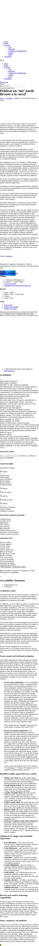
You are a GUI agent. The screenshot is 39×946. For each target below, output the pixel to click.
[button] (19, 60)
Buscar (2, 86)
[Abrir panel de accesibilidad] (0, 945)
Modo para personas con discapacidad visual (15, 394)
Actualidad (7, 56)
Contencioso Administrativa (17, 51)
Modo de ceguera (6, 432)
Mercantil (11, 49)
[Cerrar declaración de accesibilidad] (1, 576)
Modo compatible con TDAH (10, 419)
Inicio (6, 41)
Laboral (10, 53)
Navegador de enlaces (7, 563)
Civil (10, 47)
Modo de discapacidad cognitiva (11, 406)
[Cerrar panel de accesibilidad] (1, 379)
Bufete (6, 43)
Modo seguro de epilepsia (8, 381)
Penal (10, 55)
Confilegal (8, 256)
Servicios (7, 45)
